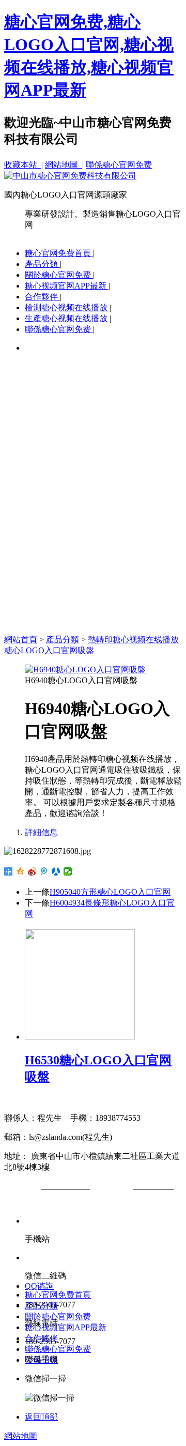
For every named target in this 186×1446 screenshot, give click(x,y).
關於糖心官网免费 (59, 274)
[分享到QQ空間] (20, 871)
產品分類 (42, 264)
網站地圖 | (64, 164)
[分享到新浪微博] (32, 871)
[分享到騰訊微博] (44, 871)
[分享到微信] (68, 871)
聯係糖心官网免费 (119, 164)
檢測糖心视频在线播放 (67, 307)
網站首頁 (20, 639)
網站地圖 (20, 1436)
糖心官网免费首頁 (59, 253)
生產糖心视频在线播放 (67, 318)
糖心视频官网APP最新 (67, 285)
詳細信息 (41, 832)
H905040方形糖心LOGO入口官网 (110, 891)
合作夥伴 (42, 296)
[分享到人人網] (56, 871)
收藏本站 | (23, 164)
